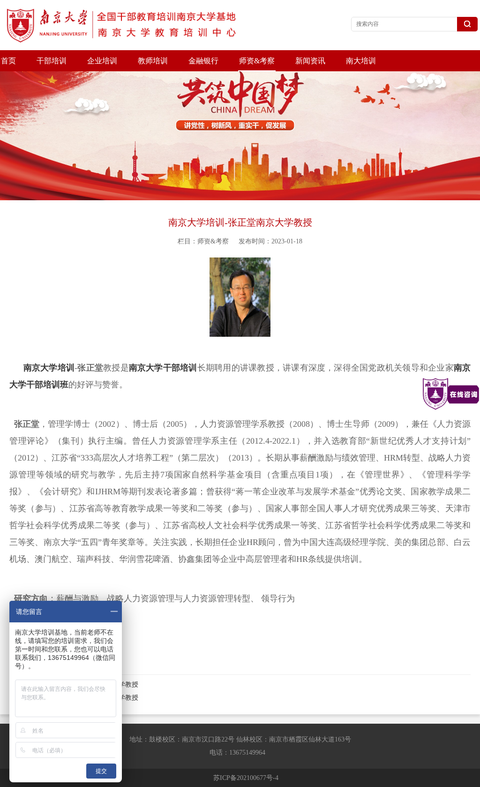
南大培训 (361, 61)
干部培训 (52, 61)
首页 (8, 61)
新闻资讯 (310, 61)
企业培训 (102, 61)
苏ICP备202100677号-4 (245, 777)
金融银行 (203, 61)
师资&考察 (257, 61)
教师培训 (153, 61)
